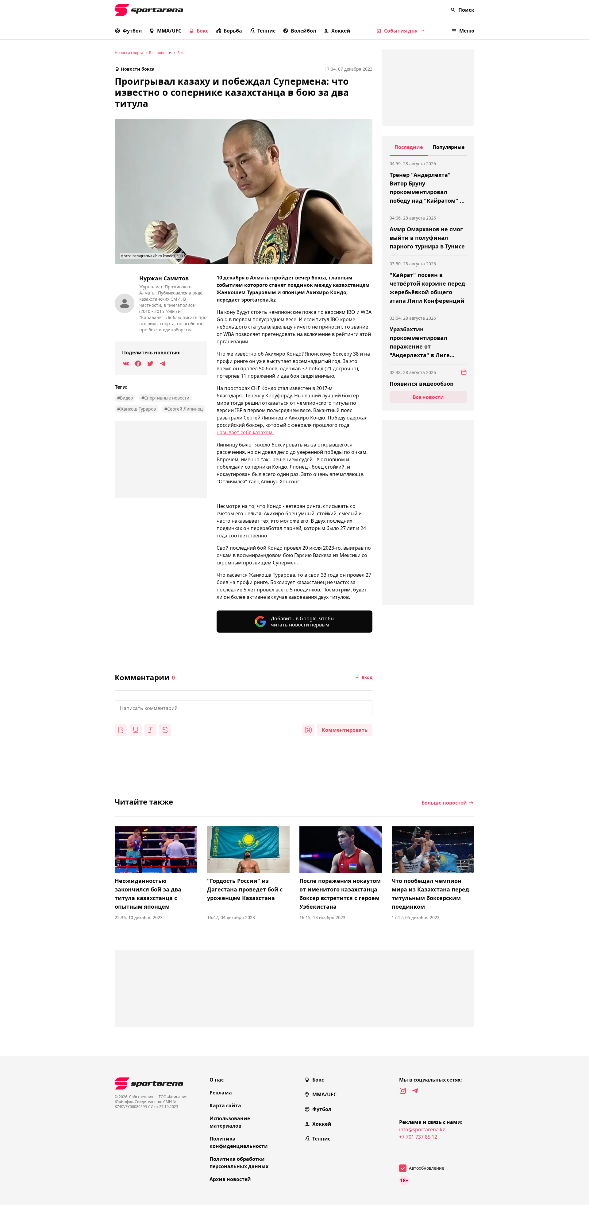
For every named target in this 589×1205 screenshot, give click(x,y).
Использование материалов (230, 1122)
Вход (367, 677)
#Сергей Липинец (183, 409)
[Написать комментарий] (243, 708)
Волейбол (303, 30)
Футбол (132, 30)
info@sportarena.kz (422, 1129)
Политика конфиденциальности (239, 1142)
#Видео (125, 398)
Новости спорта (129, 52)
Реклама (221, 1092)
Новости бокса (137, 69)
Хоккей (340, 30)
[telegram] (415, 1090)
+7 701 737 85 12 (418, 1136)
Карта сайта (225, 1105)
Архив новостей (230, 1179)
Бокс (202, 30)
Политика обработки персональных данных (239, 1163)
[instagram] (402, 1090)
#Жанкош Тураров (136, 409)
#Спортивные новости (165, 398)
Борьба (233, 30)
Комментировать (345, 730)
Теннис (266, 30)
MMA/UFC (169, 30)
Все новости (160, 52)
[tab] (409, 149)
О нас (217, 1079)
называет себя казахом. (245, 432)
